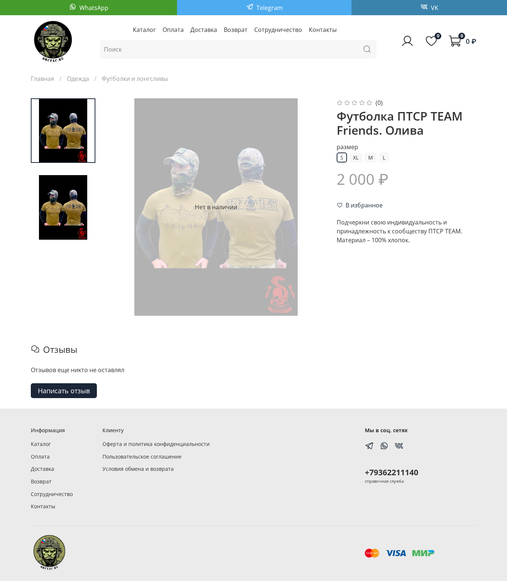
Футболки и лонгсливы (135, 79)
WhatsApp (93, 8)
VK (433, 8)
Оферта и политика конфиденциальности (156, 443)
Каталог (144, 30)
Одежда (78, 79)
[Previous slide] (122, 207)
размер (347, 147)
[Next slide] (310, 207)
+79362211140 (391, 472)
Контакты (323, 30)
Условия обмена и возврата (138, 468)
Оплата (173, 30)
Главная (42, 79)
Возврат (236, 30)
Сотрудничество (278, 30)
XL (356, 157)
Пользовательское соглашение (141, 456)
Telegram (269, 8)
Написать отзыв (64, 390)
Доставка (203, 30)
